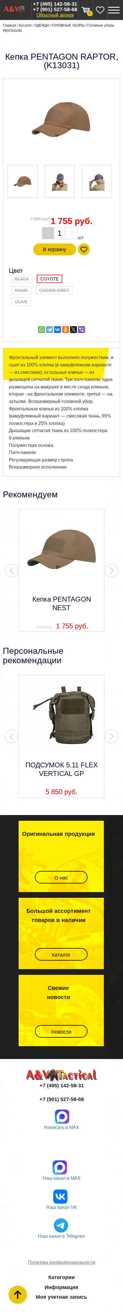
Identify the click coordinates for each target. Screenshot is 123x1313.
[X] (73, 329)
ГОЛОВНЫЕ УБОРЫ (68, 25)
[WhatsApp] (41, 329)
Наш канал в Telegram (61, 1236)
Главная (9, 25)
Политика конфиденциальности (61, 1262)
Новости (61, 1032)
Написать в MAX (61, 1127)
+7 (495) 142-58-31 (55, 4)
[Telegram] (49, 329)
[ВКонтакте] (57, 329)
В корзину (54, 249)
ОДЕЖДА (41, 25)
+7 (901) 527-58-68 (55, 9)
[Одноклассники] (65, 329)
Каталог (25, 25)
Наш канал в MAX (62, 1178)
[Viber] (81, 329)
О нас (61, 878)
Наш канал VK (61, 1207)
